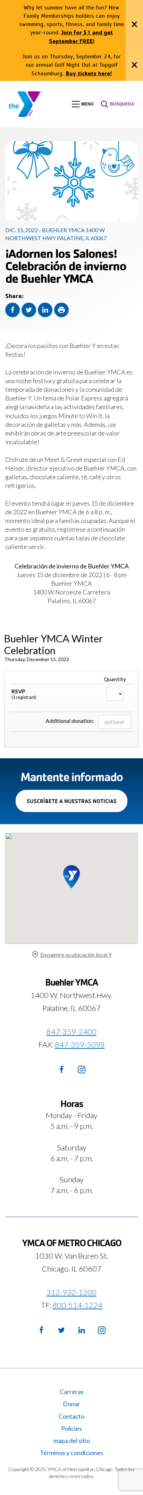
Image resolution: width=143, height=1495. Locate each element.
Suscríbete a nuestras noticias (77, 804)
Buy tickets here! (89, 73)
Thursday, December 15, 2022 (36, 659)
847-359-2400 (71, 1031)
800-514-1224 (77, 1304)
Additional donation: (69, 720)
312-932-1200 (71, 1291)
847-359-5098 (80, 1044)
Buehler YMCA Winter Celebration (53, 644)
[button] (83, 104)
